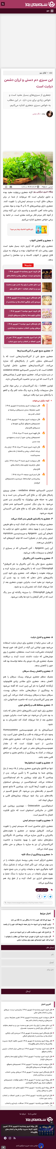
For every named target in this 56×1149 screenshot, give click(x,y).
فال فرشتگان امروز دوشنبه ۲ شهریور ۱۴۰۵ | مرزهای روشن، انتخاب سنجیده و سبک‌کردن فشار (24, 327)
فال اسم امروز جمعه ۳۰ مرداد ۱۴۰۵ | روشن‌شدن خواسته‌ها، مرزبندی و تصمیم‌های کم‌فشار (22, 478)
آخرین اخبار (46, 1004)
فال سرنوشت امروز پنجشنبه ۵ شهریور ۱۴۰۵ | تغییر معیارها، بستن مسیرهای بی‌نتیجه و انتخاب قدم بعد (22, 410)
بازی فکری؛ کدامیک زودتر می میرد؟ (21, 229)
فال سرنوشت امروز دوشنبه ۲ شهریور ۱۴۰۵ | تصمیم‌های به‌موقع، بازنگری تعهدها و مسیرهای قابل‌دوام (23, 423)
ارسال (28, 991)
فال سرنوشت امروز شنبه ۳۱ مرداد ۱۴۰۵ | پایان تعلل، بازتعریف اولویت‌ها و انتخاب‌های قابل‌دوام (22, 465)
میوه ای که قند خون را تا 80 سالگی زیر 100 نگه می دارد (31, 920)
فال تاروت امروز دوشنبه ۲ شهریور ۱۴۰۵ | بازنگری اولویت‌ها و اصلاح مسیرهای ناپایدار (24, 313)
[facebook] (39, 897)
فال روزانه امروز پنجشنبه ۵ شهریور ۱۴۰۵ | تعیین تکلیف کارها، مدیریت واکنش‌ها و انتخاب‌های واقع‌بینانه (20, 1129)
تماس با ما (32, 1113)
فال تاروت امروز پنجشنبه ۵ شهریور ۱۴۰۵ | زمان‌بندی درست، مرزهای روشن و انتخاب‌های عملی (24, 274)
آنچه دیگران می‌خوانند (40, 400)
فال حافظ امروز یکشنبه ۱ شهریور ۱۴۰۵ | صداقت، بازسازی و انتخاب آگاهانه (28, 1105)
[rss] (14, 1138)
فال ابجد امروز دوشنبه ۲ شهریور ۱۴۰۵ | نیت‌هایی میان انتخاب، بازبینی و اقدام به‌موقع (27, 1050)
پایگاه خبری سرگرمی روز (43, 192)
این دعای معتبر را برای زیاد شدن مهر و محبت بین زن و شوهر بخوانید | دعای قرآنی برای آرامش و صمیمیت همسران (23, 287)
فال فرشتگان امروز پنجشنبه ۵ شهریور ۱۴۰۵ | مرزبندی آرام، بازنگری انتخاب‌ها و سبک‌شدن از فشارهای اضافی (23, 300)
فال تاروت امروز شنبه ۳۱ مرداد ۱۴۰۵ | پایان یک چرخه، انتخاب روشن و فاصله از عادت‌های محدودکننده (22, 451)
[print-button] (6, 187)
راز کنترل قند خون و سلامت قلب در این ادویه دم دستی (30, 932)
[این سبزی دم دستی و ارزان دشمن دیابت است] (50, 897)
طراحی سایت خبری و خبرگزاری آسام (27, 1146)
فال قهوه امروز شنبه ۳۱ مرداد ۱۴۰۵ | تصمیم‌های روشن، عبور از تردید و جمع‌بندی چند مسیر (23, 437)
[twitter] (44, 897)
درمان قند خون (42, 890)
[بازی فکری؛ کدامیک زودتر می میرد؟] (40, 230)
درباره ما (23, 1113)
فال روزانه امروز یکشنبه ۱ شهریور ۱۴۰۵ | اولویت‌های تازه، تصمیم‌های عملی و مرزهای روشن (28, 1089)
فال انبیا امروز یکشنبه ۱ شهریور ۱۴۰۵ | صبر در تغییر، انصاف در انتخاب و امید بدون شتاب (23, 339)
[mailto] (10, 187)
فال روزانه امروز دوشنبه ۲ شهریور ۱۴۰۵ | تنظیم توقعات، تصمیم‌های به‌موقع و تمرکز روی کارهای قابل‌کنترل (28, 1081)
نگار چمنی (36, 114)
